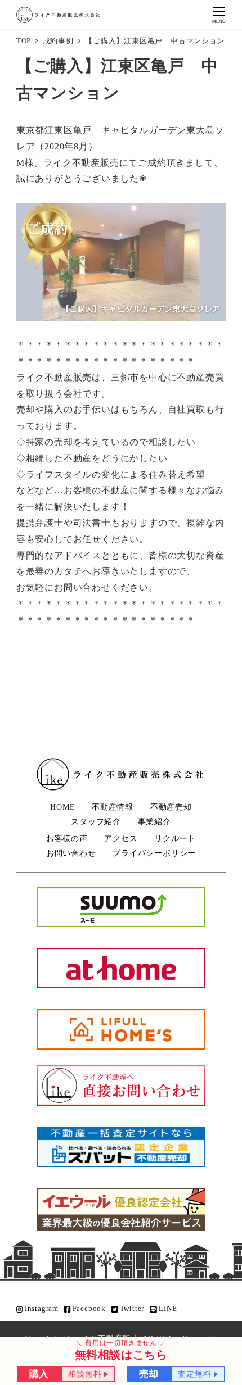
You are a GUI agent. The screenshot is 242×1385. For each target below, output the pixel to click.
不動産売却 (171, 806)
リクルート (175, 838)
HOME (62, 806)
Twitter (131, 1309)
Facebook (88, 1309)
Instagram (41, 1309)
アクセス (120, 838)
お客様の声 (67, 838)
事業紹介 (154, 821)
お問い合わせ (71, 852)
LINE (167, 1309)
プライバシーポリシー (154, 852)
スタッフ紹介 (96, 821)
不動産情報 (112, 806)
